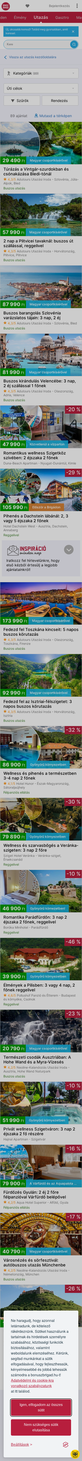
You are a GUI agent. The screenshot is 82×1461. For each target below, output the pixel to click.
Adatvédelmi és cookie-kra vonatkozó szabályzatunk (32, 1383)
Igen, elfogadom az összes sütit (41, 1407)
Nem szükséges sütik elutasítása (41, 1427)
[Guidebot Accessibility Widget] (75, 1454)
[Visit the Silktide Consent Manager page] (65, 1444)
